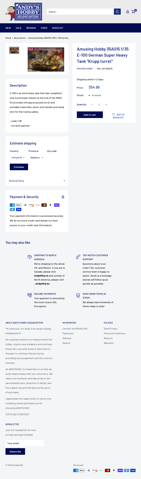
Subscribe (15, 451)
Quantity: (82, 104)
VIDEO (44, 27)
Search (66, 342)
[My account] (127, 11)
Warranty (109, 342)
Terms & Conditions (114, 333)
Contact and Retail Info (75, 328)
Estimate (19, 166)
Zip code (52, 150)
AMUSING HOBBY (85, 68)
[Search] (117, 12)
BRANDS (31, 27)
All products (20, 37)
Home (8, 37)
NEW (8, 27)
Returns (108, 338)
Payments (68, 333)
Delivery (67, 338)
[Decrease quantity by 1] (92, 104)
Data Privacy (110, 328)
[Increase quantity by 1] (106, 104)
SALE (19, 27)
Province (33, 150)
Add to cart (90, 114)
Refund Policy (16, 180)
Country (14, 150)
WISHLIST (57, 27)
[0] (133, 11)
